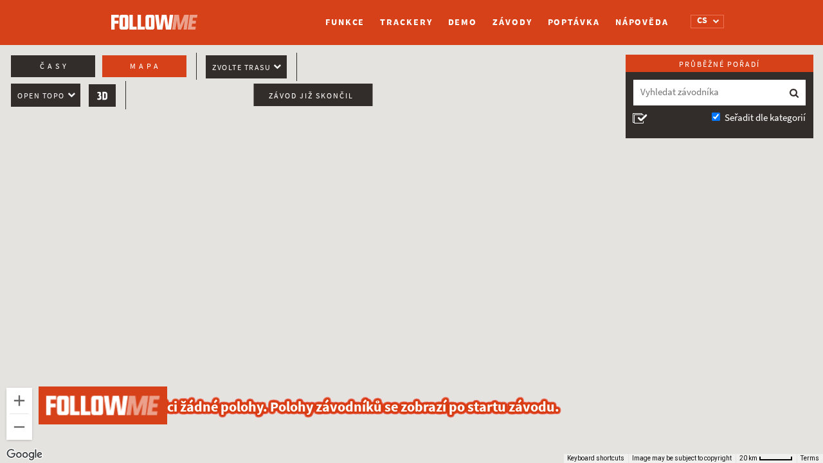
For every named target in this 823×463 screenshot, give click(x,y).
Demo (463, 22)
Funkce (345, 22)
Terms (809, 458)
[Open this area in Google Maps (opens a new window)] (24, 454)
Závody (512, 22)
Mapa (145, 66)
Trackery (406, 22)
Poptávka (574, 22)
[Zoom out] (19, 427)
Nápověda (642, 22)
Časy (54, 66)
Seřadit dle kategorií (765, 117)
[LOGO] (157, 16)
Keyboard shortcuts (595, 458)
